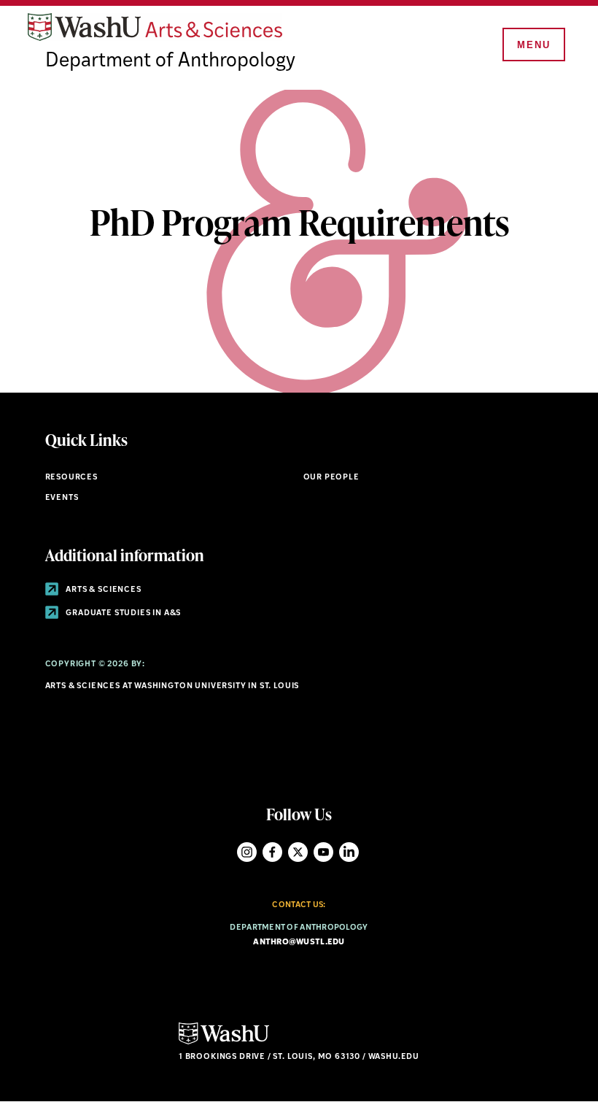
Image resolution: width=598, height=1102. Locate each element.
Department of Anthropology (170, 62)
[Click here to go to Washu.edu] (224, 1043)
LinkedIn (349, 852)
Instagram (247, 852)
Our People (331, 478)
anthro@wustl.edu (298, 943)
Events (62, 498)
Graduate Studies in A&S (123, 613)
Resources (71, 478)
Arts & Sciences (102, 590)
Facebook (272, 852)
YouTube (323, 852)
